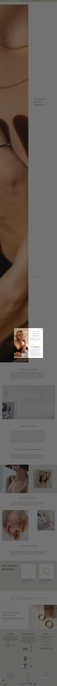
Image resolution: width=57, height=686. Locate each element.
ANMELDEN (36, 347)
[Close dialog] (42, 329)
